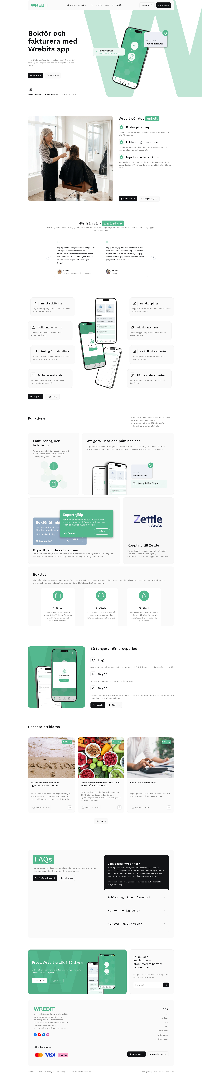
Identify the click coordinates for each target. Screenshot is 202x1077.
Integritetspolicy (149, 1072)
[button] (77, 5)
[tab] (136, 874)
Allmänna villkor (166, 1072)
